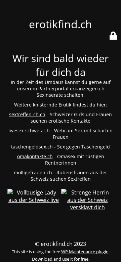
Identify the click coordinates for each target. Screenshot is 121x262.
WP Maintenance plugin (85, 252)
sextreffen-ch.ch (27, 114)
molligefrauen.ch (33, 172)
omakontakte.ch (35, 156)
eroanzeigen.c (86, 88)
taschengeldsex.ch (32, 146)
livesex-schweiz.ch (29, 130)
